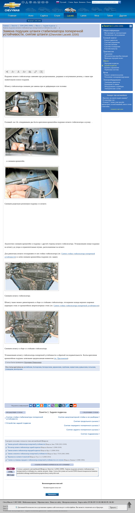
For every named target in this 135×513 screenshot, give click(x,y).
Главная (12, 15)
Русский (63, 2)
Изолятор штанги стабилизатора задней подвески (35, 447)
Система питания (110, 44)
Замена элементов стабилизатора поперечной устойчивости (38, 454)
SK (110, 502)
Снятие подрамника (89, 434)
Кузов (105, 73)
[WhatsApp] (56, 405)
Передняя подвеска (111, 63)
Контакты (82, 2)
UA (97, 502)
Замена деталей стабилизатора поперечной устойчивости (37, 444)
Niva (97, 15)
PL (108, 502)
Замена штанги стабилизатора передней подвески (33, 450)
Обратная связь (43, 502)
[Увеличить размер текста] (24, 71)
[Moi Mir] (45, 405)
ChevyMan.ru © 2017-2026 (12, 502)
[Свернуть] (130, 26)
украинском (57, 367)
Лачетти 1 (34, 21)
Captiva (44, 15)
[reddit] (74, 405)
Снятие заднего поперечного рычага (82, 430)
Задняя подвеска (110, 65)
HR (102, 502)
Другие (123, 15)
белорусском (47, 367)
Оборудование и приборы (114, 86)
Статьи (70, 2)
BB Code (10, 475)
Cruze (57, 15)
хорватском (74, 367)
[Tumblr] (63, 405)
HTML (10, 472)
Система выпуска (110, 49)
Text (10, 469)
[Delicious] (67, 405)
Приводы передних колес (113, 58)
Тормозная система (111, 70)
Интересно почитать (69, 502)
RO (105, 502)
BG (92, 502)
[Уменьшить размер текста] (13, 71)
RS (100, 502)
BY (94, 502)
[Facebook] (34, 405)
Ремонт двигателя (110, 40)
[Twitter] (38, 405)
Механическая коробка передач (116, 56)
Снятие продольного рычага (86, 421)
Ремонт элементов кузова (113, 75)
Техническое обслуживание (114, 35)
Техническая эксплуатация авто (13, 511)
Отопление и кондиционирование (116, 77)
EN (89, 502)
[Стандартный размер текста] (19, 71)
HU (113, 502)
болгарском (37, 367)
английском (28, 367)
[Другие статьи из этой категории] (30, 71)
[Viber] (52, 405)
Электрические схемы (112, 89)
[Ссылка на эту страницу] (36, 71)
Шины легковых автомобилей (57, 511)
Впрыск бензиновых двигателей (35, 511)
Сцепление (108, 54)
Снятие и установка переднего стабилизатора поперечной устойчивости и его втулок (46, 460)
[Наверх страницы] (129, 505)
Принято (113, 508)
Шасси (106, 61)
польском (91, 367)
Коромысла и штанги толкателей (29, 457)
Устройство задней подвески (18, 423)
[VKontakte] (30, 405)
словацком (9, 369)
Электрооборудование (112, 80)
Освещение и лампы (111, 84)
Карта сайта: (83, 502)
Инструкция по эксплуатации (115, 33)
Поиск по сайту (55, 502)
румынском (83, 367)
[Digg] (71, 405)
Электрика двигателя (112, 82)
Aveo (30, 15)
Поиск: (89, 2)
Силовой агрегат (110, 38)
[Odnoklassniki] (41, 405)
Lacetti (70, 15)
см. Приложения (61, 358)
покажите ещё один (117, 109)
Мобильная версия (29, 502)
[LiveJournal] (60, 405)
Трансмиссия (108, 52)
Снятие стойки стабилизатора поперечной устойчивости (76, 306)
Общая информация (111, 31)
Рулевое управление (111, 68)
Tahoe (110, 15)
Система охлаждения (112, 47)
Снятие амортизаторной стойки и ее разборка (78, 417)
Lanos (83, 15)
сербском (65, 367)
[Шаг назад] (7, 71)
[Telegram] (49, 405)
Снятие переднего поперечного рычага (81, 425)
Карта (76, 2)
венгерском (18, 369)
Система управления (112, 42)
